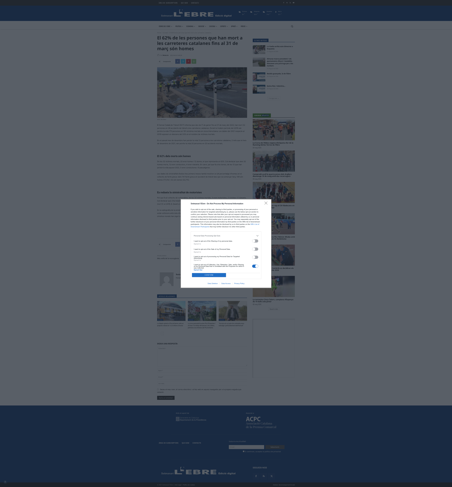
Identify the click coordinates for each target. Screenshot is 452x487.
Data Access (226, 283)
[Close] (266, 204)
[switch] (255, 241)
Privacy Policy (239, 283)
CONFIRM (209, 275)
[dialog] (226, 243)
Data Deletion (213, 283)
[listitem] (226, 236)
